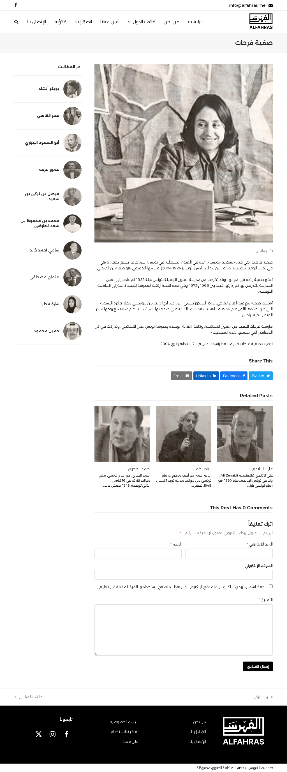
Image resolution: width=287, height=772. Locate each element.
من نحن (199, 722)
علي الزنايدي (262, 468)
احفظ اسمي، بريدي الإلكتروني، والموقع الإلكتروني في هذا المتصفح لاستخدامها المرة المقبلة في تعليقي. (180, 586)
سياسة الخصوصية (124, 722)
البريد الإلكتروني (260, 544)
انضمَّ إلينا (198, 731)
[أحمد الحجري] (122, 433)
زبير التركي (263, 697)
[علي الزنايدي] (245, 433)
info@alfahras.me (247, 5)
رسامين (261, 251)
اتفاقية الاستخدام (125, 731)
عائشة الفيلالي (31, 697)
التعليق (265, 599)
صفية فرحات (262, 262)
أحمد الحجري (139, 468)
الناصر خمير (202, 468)
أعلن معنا (131, 741)
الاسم (176, 544)
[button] (16, 22)
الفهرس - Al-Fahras (245, 768)
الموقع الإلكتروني (259, 565)
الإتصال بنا (198, 741)
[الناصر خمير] (184, 433)
